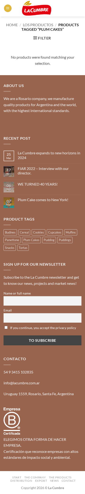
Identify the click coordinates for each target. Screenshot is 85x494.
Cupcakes (54, 232)
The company (35, 477)
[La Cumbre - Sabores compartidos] (36, 8)
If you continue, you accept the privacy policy (42, 328)
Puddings (65, 240)
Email (8, 310)
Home (12, 24)
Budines (10, 232)
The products (60, 477)
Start (16, 477)
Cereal (24, 232)
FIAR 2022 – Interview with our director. (43, 170)
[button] (8, 8)
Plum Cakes (31, 240)
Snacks (9, 248)
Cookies (38, 232)
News (54, 480)
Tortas (23, 248)
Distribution (21, 480)
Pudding (49, 240)
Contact (69, 480)
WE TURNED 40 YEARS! (38, 184)
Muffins (71, 232)
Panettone (12, 240)
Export (41, 480)
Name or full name (17, 293)
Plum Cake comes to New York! (43, 199)
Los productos (38, 24)
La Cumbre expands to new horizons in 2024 (49, 155)
